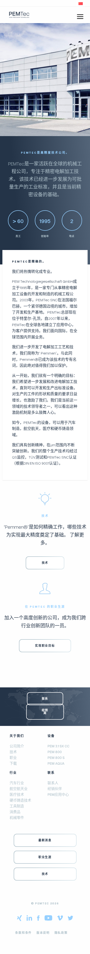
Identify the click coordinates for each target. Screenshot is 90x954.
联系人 (53, 782)
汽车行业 (17, 782)
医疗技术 (17, 794)
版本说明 (43, 932)
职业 (13, 757)
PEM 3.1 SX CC (58, 746)
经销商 (45, 711)
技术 (13, 752)
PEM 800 (55, 752)
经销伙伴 (55, 788)
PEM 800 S (56, 757)
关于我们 (17, 735)
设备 (51, 735)
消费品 (15, 811)
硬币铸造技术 (20, 800)
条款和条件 (23, 932)
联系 (45, 698)
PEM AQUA (56, 763)
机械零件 (17, 817)
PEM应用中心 (58, 794)
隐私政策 (61, 932)
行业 (13, 772)
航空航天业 (19, 788)
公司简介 (17, 746)
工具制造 (17, 805)
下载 (13, 763)
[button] (80, 3)
